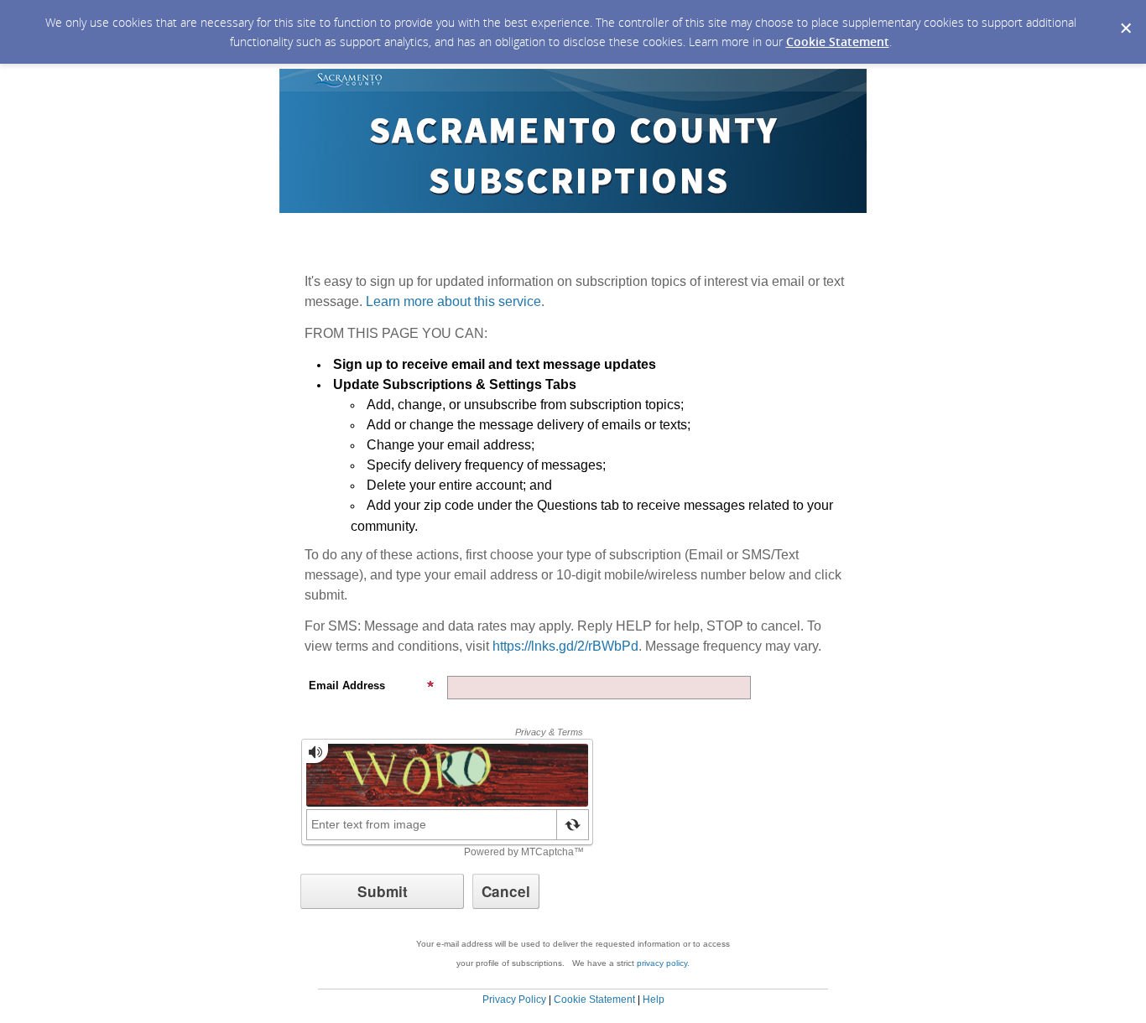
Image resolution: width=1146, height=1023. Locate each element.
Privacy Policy (514, 999)
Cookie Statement (837, 41)
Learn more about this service (453, 301)
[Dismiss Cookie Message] (1125, 16)
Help (653, 999)
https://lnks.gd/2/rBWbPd (565, 646)
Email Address (347, 685)
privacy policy (662, 963)
